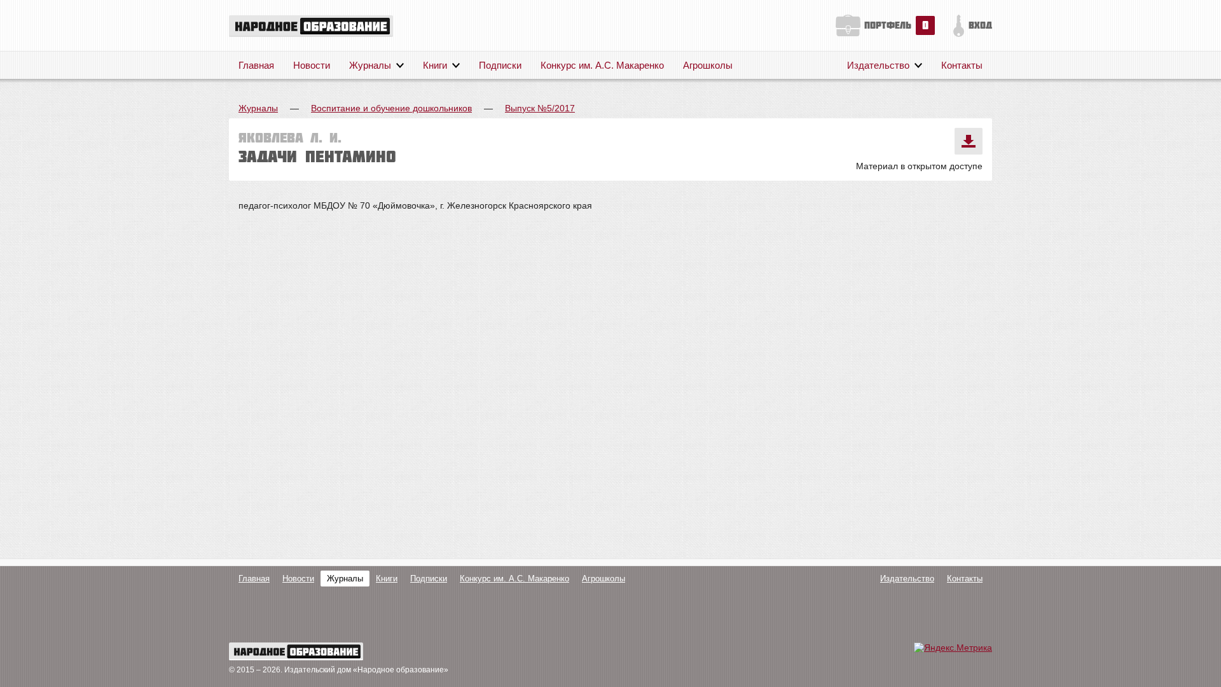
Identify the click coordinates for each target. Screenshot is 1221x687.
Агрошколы (708, 65)
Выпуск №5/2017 (540, 108)
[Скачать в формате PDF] (969, 141)
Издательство (878, 65)
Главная (256, 65)
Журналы (370, 65)
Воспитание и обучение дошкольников (391, 108)
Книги (435, 65)
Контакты (962, 65)
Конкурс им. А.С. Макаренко (602, 65)
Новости (311, 65)
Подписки (500, 65)
